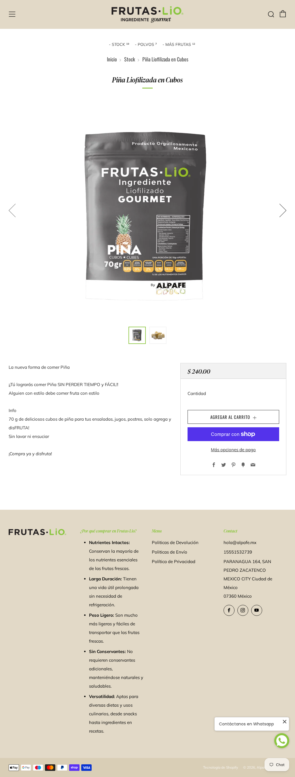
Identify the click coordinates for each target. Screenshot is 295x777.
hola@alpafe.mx (240, 542)
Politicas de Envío (169, 552)
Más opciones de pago (233, 449)
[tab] (137, 335)
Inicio (112, 59)
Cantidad (197, 393)
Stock (129, 59)
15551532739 (238, 552)
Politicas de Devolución (175, 542)
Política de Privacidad (173, 561)
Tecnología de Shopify (220, 767)
